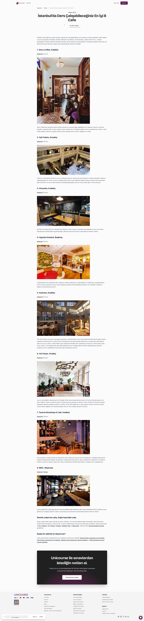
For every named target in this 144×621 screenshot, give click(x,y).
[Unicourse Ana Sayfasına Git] (21, 3)
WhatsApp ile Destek (107, 599)
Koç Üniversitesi (77, 599)
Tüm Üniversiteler (77, 597)
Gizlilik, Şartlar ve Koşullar (108, 613)
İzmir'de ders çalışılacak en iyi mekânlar (48, 540)
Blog (45, 8)
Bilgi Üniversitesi (77, 608)
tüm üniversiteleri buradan (96, 526)
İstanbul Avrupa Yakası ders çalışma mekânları (74, 540)
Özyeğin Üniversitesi (78, 606)
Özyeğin (58, 526)
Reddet (41, 616)
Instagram (40, 54)
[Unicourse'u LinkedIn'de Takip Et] (128, 616)
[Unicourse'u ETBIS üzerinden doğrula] (16, 602)
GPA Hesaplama (48, 608)
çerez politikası (15, 617)
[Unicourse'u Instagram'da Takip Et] (123, 616)
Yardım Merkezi (106, 597)
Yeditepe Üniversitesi (78, 613)
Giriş (116, 3)
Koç (40, 526)
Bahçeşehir (75, 526)
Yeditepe (64, 526)
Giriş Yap (46, 597)
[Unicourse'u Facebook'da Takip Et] (121, 616)
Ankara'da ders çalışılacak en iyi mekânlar (92, 538)
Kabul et (35, 616)
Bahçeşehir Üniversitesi (79, 610)
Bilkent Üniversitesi (78, 604)
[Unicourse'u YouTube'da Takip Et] (126, 616)
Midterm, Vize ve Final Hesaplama (52, 610)
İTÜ (49, 526)
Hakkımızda (105, 609)
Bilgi (69, 526)
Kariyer (104, 611)
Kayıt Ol (46, 599)
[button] (140, 617)
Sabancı (52, 526)
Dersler (28, 3)
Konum (46, 472)
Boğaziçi (44, 526)
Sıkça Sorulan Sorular (107, 601)
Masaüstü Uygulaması (49, 606)
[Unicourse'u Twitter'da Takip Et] (118, 616)
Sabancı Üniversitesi (78, 601)
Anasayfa (39, 8)
